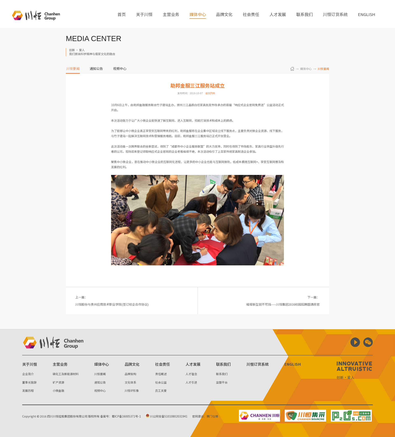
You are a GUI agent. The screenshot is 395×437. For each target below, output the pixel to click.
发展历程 (28, 390)
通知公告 (96, 69)
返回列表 (210, 93)
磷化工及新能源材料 (66, 374)
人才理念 (191, 374)
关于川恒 (144, 14)
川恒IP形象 (132, 390)
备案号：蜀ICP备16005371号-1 (120, 416)
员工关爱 (161, 390)
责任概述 (161, 374)
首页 (121, 14)
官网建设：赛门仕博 (205, 416)
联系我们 (304, 14)
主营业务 (171, 14)
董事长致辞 (29, 382)
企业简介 (28, 374)
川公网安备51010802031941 (168, 416)
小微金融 (58, 390)
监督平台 (222, 382)
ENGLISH (366, 14)
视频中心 (119, 69)
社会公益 (161, 382)
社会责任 (251, 14)
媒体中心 (197, 14)
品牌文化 (224, 14)
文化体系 (130, 382)
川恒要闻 (72, 69)
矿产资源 (58, 382)
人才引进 (191, 382)
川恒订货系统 (335, 14)
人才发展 (278, 14)
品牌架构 (130, 374)
